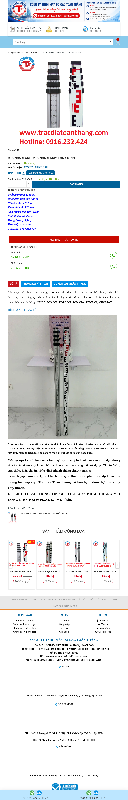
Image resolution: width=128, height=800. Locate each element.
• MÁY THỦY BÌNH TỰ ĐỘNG (103, 599)
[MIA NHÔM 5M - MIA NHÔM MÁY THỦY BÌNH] (14, 518)
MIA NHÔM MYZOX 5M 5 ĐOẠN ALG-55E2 (88, 571)
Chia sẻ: (12, 150)
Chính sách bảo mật (25, 620)
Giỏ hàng (64, 631)
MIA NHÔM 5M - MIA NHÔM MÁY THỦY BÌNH (33, 571)
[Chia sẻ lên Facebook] (18, 150)
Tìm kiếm (64, 620)
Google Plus (104, 631)
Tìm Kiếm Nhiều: (20, 599)
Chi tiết (51, 581)
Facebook (104, 620)
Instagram (104, 627)
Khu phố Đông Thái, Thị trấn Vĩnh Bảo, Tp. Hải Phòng (70, 776)
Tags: (11, 189)
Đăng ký (64, 627)
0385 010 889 (20, 267)
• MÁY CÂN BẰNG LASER (64, 606)
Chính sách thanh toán (25, 631)
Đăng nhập (64, 624)
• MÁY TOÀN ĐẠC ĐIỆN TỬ (72, 599)
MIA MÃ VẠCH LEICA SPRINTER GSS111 (59, 571)
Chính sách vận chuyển (25, 624)
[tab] (13, 284)
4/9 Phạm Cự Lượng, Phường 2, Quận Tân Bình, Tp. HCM (67, 740)
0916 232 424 (20, 257)
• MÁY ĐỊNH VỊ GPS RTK (44, 599)
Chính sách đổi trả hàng (25, 627)
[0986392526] (89, 792)
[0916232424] (32, 792)
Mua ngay (23, 581)
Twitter (104, 624)
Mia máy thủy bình (25, 189)
